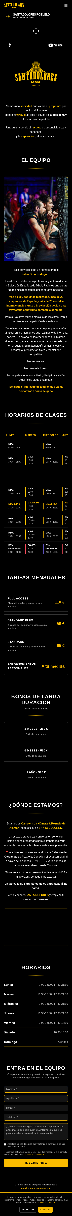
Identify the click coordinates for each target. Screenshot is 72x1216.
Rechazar (28, 1209)
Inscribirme (36, 1162)
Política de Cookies (46, 1202)
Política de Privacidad (34, 1155)
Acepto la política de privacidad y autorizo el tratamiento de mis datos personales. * (36, 1145)
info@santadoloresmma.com (36, 1188)
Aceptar (45, 1209)
